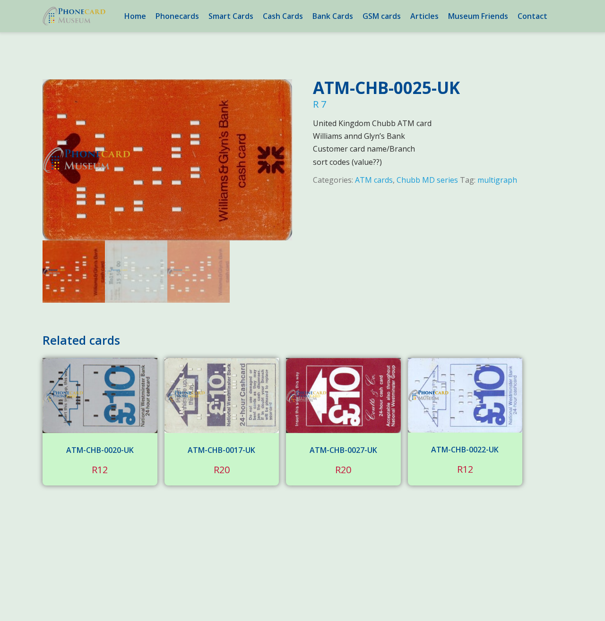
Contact (532, 16)
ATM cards (374, 180)
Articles (424, 16)
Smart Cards (230, 16)
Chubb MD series (427, 180)
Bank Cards (332, 16)
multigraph (497, 180)
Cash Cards (283, 16)
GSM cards (382, 16)
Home (135, 16)
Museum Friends (478, 16)
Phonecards (177, 16)
